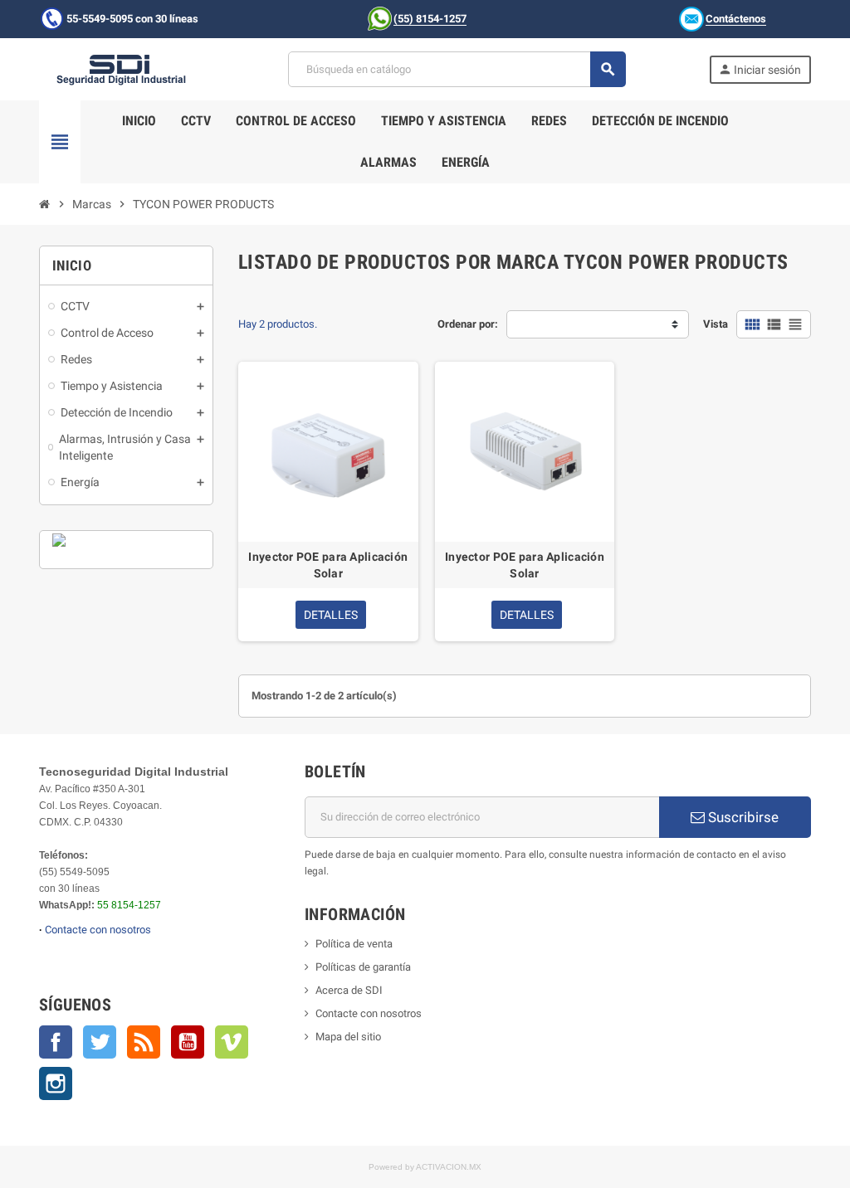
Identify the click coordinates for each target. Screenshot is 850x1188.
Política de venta (354, 943)
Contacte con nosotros (98, 929)
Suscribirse (742, 817)
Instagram (55, 1083)
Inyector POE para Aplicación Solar (328, 565)
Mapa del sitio (348, 1036)
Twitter (99, 1042)
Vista (715, 324)
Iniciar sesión (759, 69)
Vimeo (231, 1042)
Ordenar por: (467, 324)
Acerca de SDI (349, 990)
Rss (143, 1042)
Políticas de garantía (363, 967)
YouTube (187, 1042)
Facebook (55, 1042)
